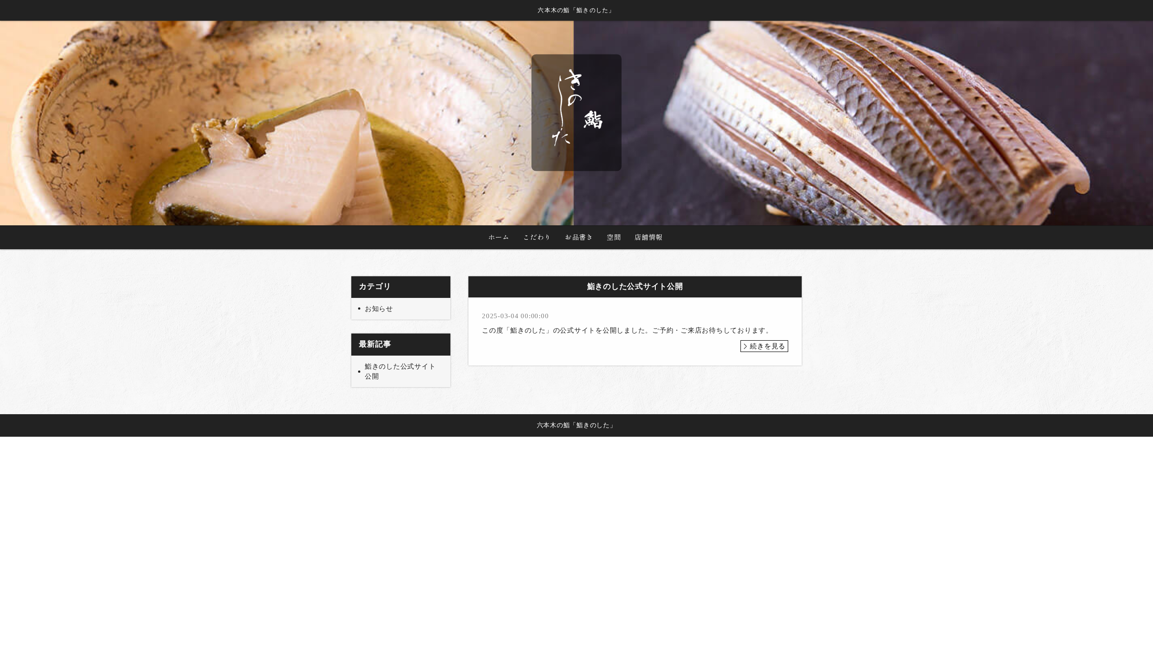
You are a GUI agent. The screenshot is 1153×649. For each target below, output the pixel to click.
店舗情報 (649, 237)
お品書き (579, 237)
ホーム (498, 237)
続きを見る (767, 346)
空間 (614, 237)
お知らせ (379, 308)
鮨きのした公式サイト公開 (400, 371)
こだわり (537, 237)
